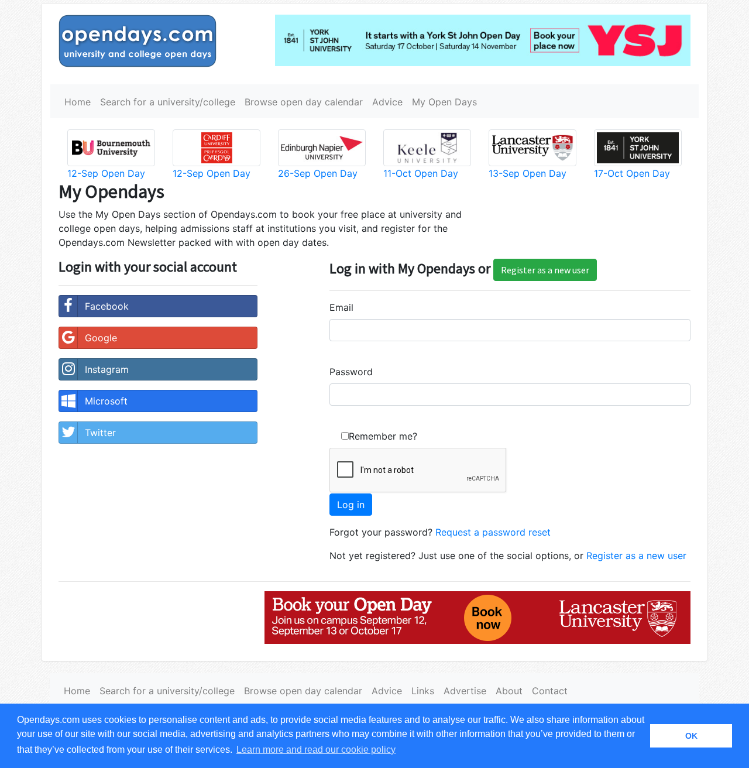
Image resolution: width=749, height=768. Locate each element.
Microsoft (106, 401)
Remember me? (383, 436)
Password (351, 372)
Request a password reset (493, 532)
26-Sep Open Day (318, 173)
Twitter (100, 432)
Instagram (107, 369)
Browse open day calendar (304, 102)
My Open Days (444, 102)
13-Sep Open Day (527, 173)
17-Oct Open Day (632, 173)
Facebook (107, 306)
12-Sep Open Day (106, 173)
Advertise (465, 691)
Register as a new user (545, 270)
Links (422, 691)
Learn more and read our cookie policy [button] (316, 750)
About (509, 691)
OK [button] (691, 735)
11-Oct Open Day (420, 173)
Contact (550, 691)
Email (341, 307)
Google (101, 338)
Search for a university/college (167, 102)
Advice (387, 102)
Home (77, 102)
